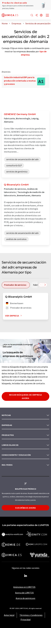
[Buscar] (32, 15)
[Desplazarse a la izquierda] (41, 285)
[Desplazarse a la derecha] (45, 285)
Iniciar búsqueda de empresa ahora (25, 396)
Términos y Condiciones (31, 615)
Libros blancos (10, 445)
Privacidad (25, 619)
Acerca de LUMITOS (24, 592)
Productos (8, 435)
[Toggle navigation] (47, 15)
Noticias (6, 415)
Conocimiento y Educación (16, 455)
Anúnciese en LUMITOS (24, 587)
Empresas (7, 425)
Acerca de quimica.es (25, 598)
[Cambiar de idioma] (41, 15)
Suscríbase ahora (25, 507)
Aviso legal (9, 615)
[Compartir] (37, 15)
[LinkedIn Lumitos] (25, 575)
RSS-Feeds (7, 465)
